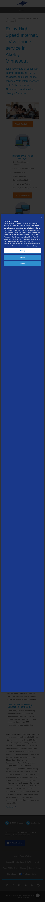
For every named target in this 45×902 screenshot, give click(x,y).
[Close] (41, 217)
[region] (22, 453)
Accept (22, 264)
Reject (22, 257)
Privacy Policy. (32, 246)
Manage (23, 251)
